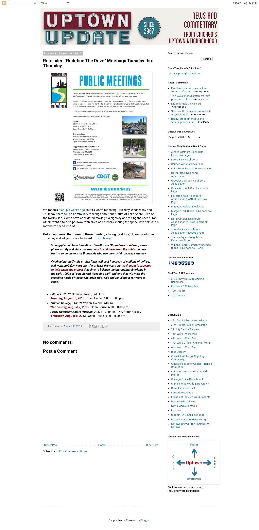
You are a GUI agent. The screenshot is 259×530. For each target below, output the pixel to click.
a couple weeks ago (72, 210)
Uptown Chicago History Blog (188, 419)
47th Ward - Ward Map (184, 338)
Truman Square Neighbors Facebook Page (186, 239)
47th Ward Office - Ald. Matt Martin (191, 342)
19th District (178, 290)
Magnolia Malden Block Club (188, 206)
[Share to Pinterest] (107, 326)
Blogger (145, 520)
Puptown (176, 410)
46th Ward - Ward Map (184, 333)
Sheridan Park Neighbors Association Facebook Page (187, 231)
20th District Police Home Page (189, 324)
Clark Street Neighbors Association (191, 168)
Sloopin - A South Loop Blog (188, 414)
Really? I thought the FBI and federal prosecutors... (187, 120)
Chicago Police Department (187, 379)
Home (101, 445)
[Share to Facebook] (103, 326)
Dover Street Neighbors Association (184, 174)
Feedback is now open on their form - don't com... (189, 90)
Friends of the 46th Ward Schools (190, 397)
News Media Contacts (184, 405)
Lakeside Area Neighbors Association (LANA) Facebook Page (189, 199)
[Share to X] (99, 326)
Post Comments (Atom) (73, 451)
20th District (178, 295)
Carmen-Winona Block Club (187, 164)
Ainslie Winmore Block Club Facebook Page (187, 153)
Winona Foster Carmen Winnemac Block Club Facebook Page (191, 246)
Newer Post (50, 445)
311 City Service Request (185, 329)
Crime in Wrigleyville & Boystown (190, 383)
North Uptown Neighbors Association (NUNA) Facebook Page (189, 222)
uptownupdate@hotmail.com (185, 73)
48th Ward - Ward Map (184, 347)
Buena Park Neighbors (184, 159)
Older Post (152, 445)
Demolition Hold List (183, 388)
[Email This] (91, 326)
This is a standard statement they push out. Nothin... (190, 97)
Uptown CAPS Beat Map (185, 286)
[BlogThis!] (95, 326)
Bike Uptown (178, 351)
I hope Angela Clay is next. (186, 103)
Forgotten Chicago (182, 392)
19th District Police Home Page (189, 320)
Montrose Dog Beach (183, 401)
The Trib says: (103, 238)
